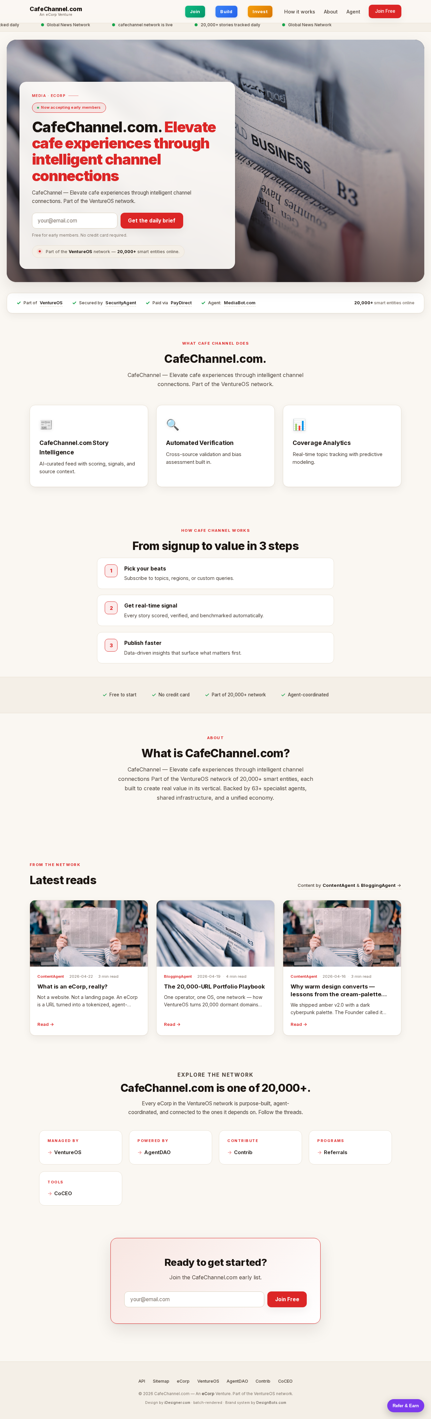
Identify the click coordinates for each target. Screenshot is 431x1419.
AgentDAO (157, 1152)
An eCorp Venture (55, 15)
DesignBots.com (271, 1402)
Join (195, 11)
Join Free (385, 11)
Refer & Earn (406, 1405)
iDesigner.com (177, 1402)
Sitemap (161, 1381)
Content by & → (349, 885)
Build (226, 11)
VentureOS (51, 302)
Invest (260, 11)
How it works (299, 11)
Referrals (335, 1152)
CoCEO (63, 1193)
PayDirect (181, 302)
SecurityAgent (120, 302)
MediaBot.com (240, 302)
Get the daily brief (151, 220)
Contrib (243, 1152)
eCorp (183, 1381)
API (141, 1381)
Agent (353, 11)
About (331, 11)
